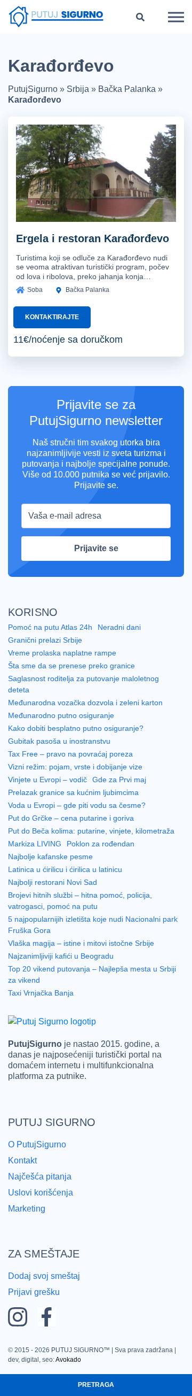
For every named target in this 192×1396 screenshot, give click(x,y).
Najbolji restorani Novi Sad (52, 882)
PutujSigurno (33, 89)
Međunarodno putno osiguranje (61, 715)
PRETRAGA (96, 1385)
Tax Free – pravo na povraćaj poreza (70, 754)
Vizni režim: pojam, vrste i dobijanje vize (75, 766)
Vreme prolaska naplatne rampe (62, 653)
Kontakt (22, 1160)
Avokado (68, 1359)
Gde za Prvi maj (119, 779)
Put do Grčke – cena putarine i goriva (71, 818)
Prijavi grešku (34, 1292)
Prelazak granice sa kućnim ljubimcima (73, 792)
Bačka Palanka (127, 89)
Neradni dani (119, 627)
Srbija (78, 89)
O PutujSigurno (37, 1144)
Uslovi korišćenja (40, 1192)
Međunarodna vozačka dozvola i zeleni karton (85, 702)
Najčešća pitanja (39, 1176)
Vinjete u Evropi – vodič (47, 779)
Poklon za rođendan (100, 843)
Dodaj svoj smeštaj (44, 1276)
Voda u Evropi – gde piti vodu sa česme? (77, 805)
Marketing (26, 1208)
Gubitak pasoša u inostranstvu (59, 741)
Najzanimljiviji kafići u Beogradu (61, 956)
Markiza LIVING (34, 843)
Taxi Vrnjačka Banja (41, 993)
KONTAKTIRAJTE (52, 317)
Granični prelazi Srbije (45, 640)
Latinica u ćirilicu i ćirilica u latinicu (65, 869)
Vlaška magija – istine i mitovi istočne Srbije (81, 943)
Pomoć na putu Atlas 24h (50, 627)
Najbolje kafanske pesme (50, 856)
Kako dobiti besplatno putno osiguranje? (75, 728)
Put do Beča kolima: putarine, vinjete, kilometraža (91, 831)
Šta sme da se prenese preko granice (71, 665)
